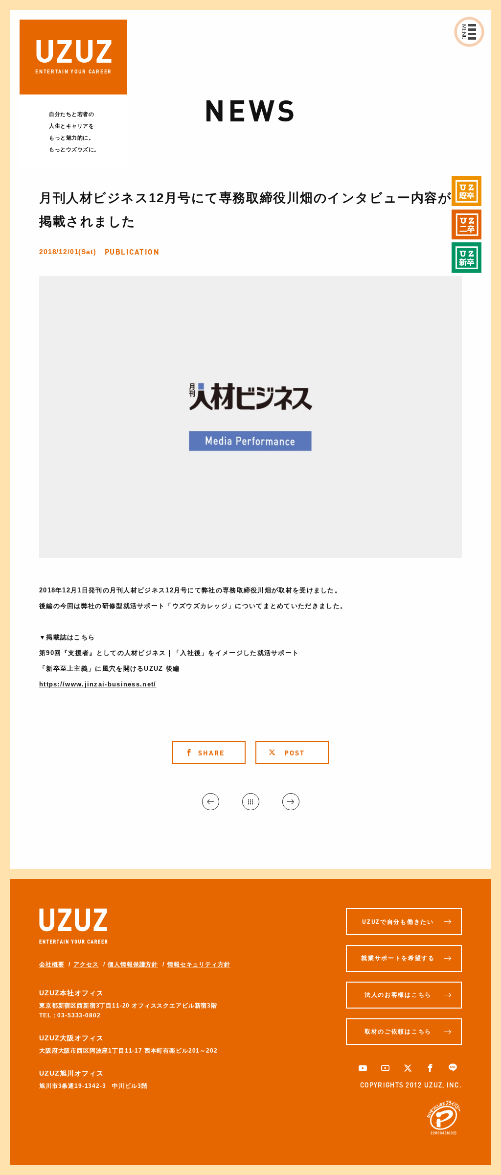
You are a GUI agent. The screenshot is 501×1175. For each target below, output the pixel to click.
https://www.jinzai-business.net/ (98, 684)
